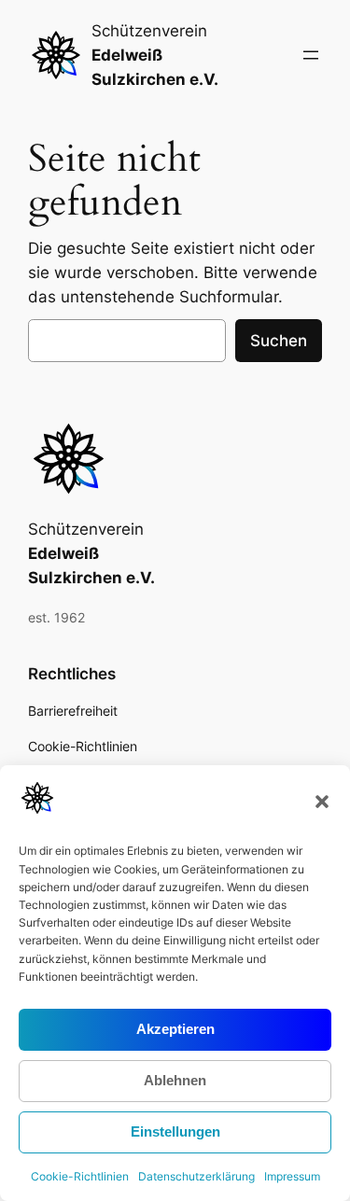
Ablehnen (175, 1080)
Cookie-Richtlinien (80, 1176)
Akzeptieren (175, 1029)
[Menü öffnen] (311, 55)
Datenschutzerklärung (196, 1176)
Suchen (278, 340)
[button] (322, 801)
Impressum (292, 1176)
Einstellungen (175, 1131)
